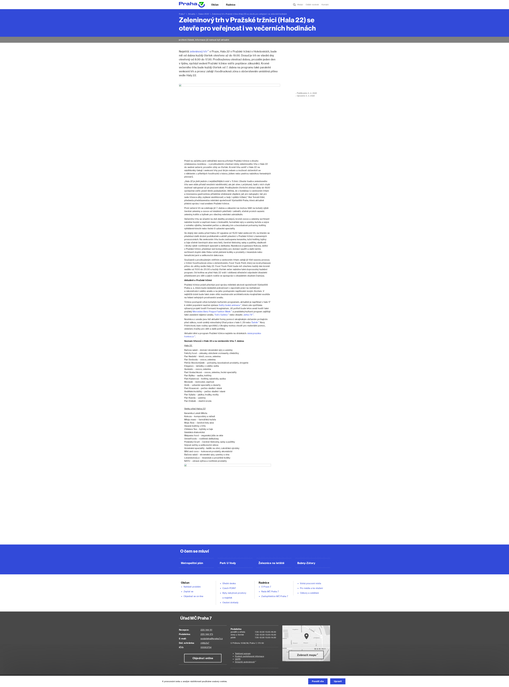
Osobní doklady (230, 602)
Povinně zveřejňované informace (249, 656)
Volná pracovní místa (310, 583)
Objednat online (202, 658)
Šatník (254, 322)
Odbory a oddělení (309, 593)
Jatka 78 (247, 314)
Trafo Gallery (220, 314)
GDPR (237, 659)
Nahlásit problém (192, 586)
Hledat (299, 4)
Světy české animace (229, 305)
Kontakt (325, 4)
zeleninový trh (198, 51)
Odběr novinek (312, 4)
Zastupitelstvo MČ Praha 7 (274, 596)
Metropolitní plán (192, 563)
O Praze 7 (266, 586)
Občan (215, 4)
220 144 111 (206, 629)
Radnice (231, 4)
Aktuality (192, 14)
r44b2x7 (205, 643)
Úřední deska (229, 583)
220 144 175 (207, 634)
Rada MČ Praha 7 (270, 591)
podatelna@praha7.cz (212, 638)
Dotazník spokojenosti (245, 662)
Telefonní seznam (243, 653)
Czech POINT (229, 588)
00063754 (206, 647)
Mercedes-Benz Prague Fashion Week (212, 311)
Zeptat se (188, 591)
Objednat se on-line (193, 596)
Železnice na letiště (271, 563)
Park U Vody (228, 563)
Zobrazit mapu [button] (306, 654)
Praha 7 (182, 14)
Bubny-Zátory (306, 563)
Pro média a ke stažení (311, 588)
